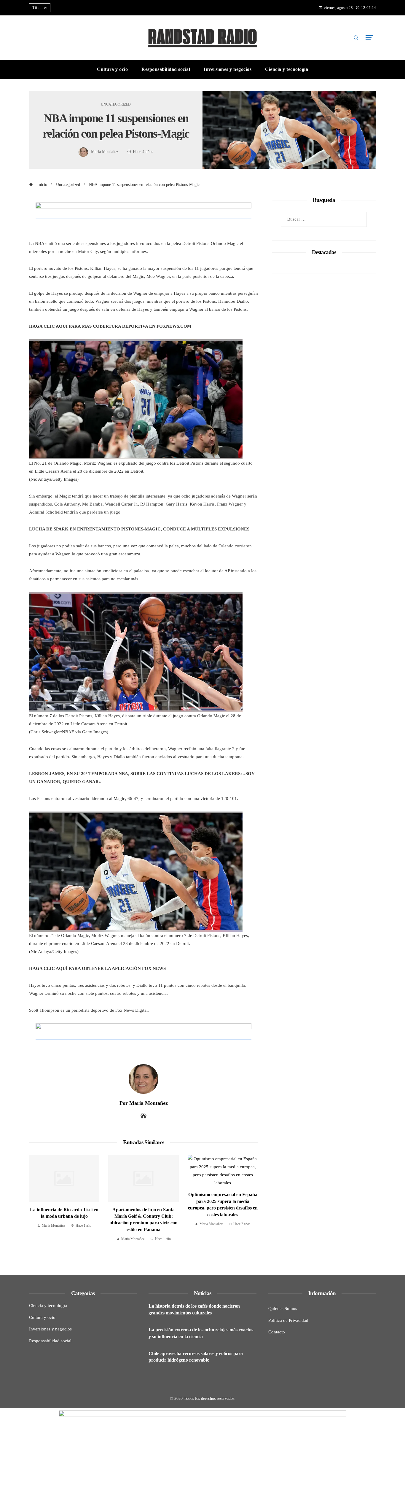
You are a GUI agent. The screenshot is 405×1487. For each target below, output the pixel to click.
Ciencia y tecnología (48, 1305)
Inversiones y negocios (50, 1329)
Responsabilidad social (50, 1340)
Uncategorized (116, 104)
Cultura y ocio (42, 1317)
